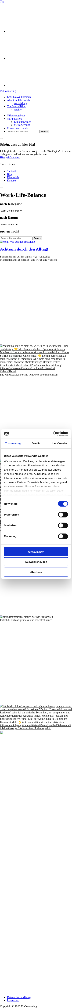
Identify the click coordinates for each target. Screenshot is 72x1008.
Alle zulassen (36, 551)
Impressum (13, 1000)
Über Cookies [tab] (59, 443)
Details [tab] (36, 443)
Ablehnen (36, 571)
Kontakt (11, 180)
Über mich (13, 177)
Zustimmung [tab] (13, 443)
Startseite (12, 171)
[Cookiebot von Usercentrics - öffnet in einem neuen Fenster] (52, 433)
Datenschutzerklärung (19, 997)
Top (2, 1)
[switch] (63, 514)
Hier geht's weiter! (10, 157)
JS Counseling (8, 91)
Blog (9, 174)
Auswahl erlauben (36, 561)
